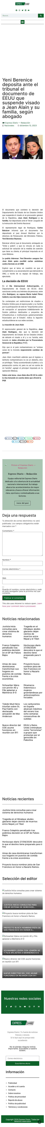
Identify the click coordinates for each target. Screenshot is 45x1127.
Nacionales (9, 125)
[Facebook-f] (6, 1006)
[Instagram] (19, 10)
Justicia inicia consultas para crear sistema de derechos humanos (10, 631)
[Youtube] (28, 10)
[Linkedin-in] (20, 1006)
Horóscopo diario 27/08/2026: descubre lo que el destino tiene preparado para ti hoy (33, 651)
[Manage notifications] (39, 1122)
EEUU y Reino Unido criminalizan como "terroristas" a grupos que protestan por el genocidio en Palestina (33, 732)
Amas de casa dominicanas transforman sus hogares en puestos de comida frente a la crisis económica (11, 671)
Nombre (6, 560)
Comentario (8, 531)
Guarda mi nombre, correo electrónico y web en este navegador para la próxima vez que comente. (22, 591)
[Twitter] (22, 10)
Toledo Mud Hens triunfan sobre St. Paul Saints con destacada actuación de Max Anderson (11, 710)
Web (4, 578)
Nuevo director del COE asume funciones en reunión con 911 (11, 729)
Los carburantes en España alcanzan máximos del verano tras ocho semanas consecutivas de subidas (33, 711)
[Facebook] (16, 10)
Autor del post (22, 503)
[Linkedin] (25, 10)
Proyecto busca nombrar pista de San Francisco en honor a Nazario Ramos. (32, 669)
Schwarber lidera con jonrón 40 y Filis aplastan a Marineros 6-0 (10, 689)
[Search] (41, 16)
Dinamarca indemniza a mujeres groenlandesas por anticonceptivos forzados (33, 691)
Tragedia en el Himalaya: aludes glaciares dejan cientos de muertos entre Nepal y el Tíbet (32, 632)
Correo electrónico (11, 569)
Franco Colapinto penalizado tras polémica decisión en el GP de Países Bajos (11, 650)
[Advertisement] (22, 48)
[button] (22, 22)
